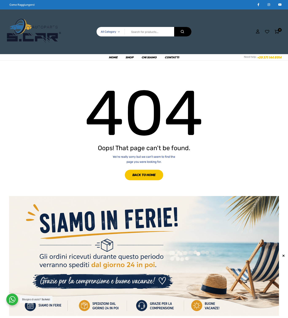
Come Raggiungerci (22, 4)
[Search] (182, 31)
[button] (277, 31)
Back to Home (144, 174)
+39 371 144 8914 (269, 57)
